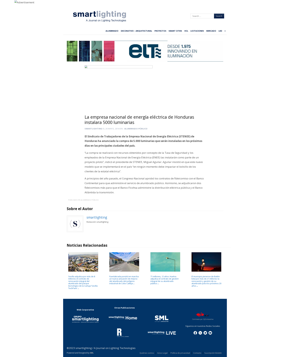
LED (220, 30)
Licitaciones (197, 30)
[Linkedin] (200, 332)
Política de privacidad (180, 353)
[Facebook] (195, 332)
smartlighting (93, 128)
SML (92, 353)
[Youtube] (210, 332)
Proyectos (160, 30)
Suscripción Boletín (213, 353)
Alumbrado (112, 30)
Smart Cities (175, 30)
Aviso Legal (162, 353)
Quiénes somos (147, 353)
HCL (186, 30)
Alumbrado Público (136, 128)
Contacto (197, 353)
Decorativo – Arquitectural (136, 30)
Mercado (211, 30)
